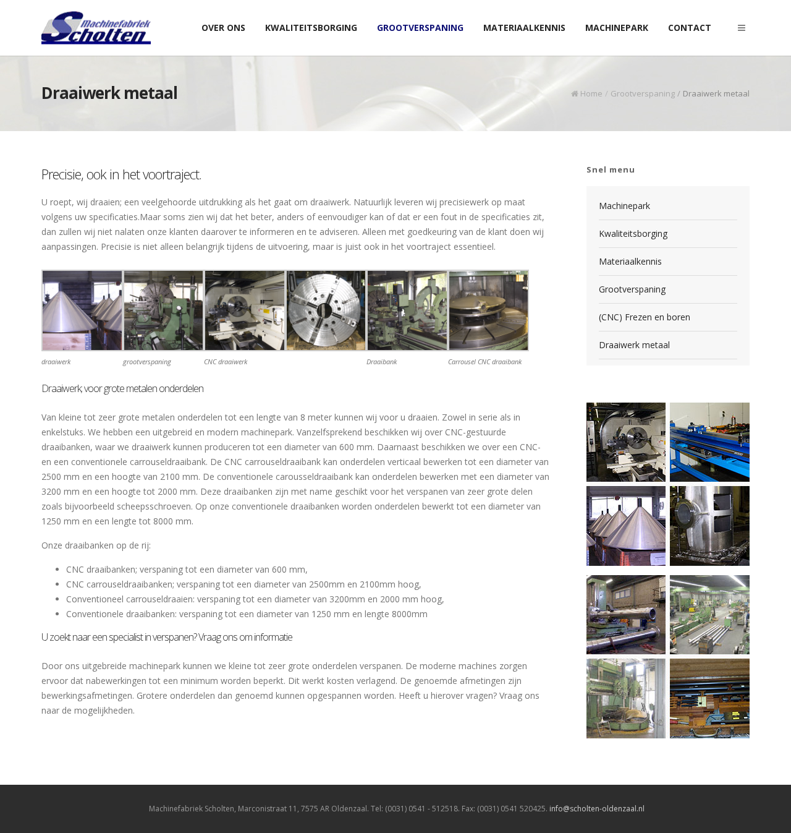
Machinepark (624, 205)
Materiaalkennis (630, 261)
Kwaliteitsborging (633, 233)
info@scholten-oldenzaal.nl (597, 808)
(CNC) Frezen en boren (644, 317)
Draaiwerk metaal (634, 345)
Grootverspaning (643, 93)
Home (591, 93)
